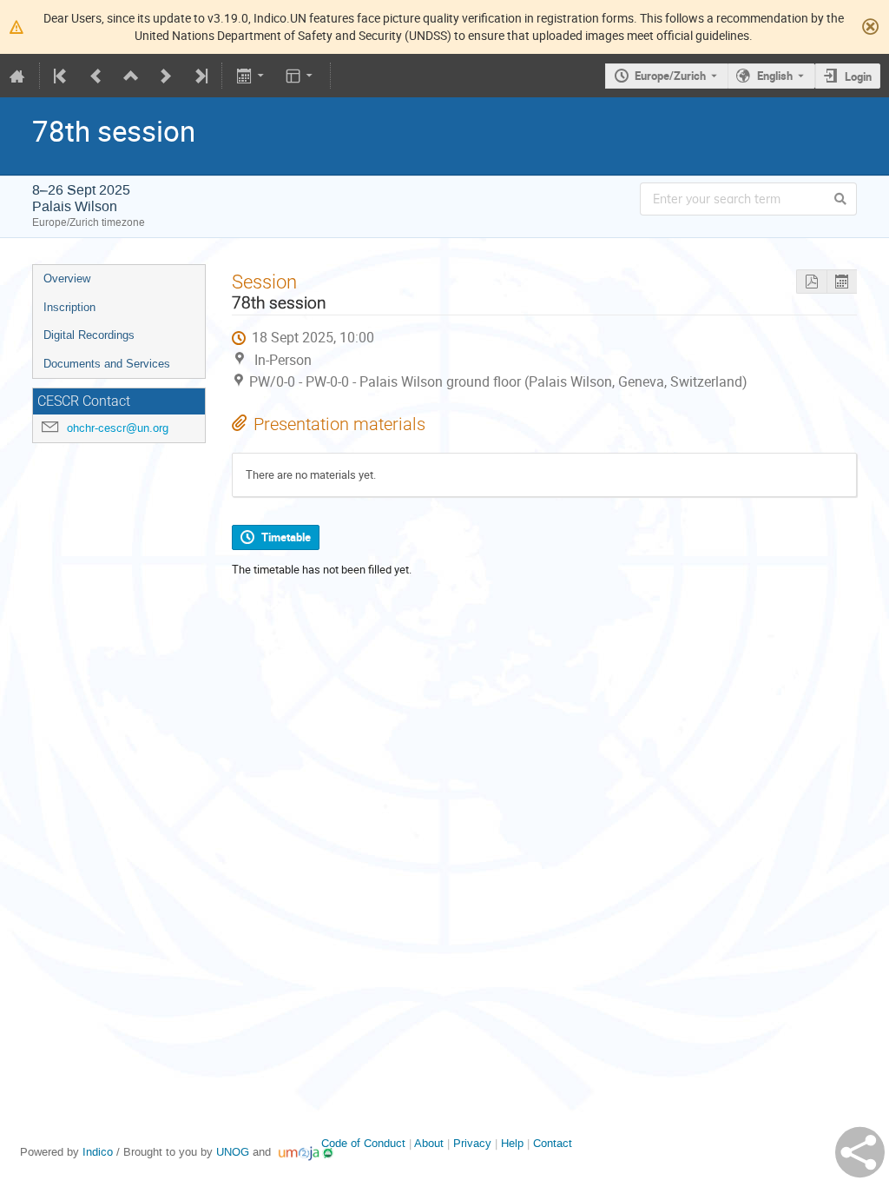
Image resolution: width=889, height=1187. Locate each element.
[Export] (251, 75)
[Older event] (96, 75)
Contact (552, 1143)
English (775, 75)
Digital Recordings (89, 335)
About (429, 1143)
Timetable (286, 537)
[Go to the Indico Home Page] (17, 75)
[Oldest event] (61, 75)
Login (858, 76)
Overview (66, 278)
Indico (97, 1151)
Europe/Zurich (670, 75)
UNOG (232, 1151)
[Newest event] (199, 75)
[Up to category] (131, 75)
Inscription (69, 307)
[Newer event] (165, 75)
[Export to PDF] (811, 282)
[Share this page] (860, 1152)
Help (512, 1143)
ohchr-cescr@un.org (117, 428)
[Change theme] (301, 75)
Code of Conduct (363, 1143)
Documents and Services (106, 363)
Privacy (472, 1143)
